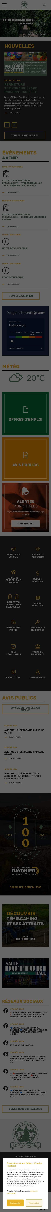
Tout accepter (15, 1203)
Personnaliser (34, 1203)
